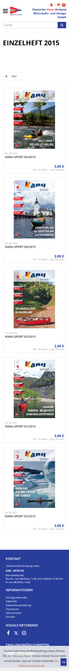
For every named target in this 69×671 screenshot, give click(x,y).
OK (63, 662)
